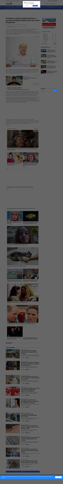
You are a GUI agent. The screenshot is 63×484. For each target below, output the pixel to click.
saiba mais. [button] (3, 477)
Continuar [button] (58, 477)
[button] (54, 477)
